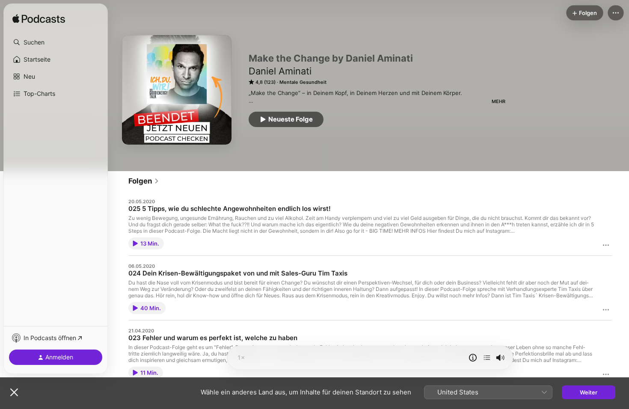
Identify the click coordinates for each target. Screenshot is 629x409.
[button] (55, 42)
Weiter (588, 392)
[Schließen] (14, 392)
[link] (143, 181)
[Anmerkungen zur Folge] (473, 358)
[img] (38, 19)
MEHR (498, 101)
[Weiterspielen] (487, 358)
